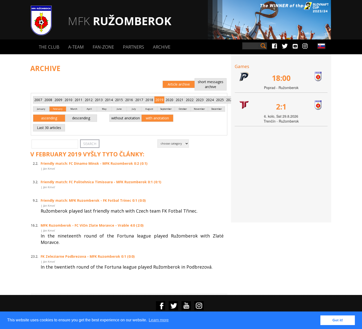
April (89, 108)
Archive (161, 47)
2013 (99, 99)
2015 (119, 99)
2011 (78, 99)
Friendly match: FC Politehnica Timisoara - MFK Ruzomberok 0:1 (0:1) (101, 182)
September (166, 108)
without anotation (125, 118)
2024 (210, 99)
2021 (179, 99)
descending (81, 118)
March (73, 108)
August (149, 108)
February (58, 108)
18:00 (281, 78)
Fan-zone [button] (103, 47)
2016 (129, 99)
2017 (139, 99)
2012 (89, 99)
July (134, 108)
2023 (200, 99)
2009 (58, 99)
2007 (38, 99)
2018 (149, 99)
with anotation (157, 118)
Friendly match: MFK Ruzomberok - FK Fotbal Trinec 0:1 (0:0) (93, 200)
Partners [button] (133, 47)
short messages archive (210, 84)
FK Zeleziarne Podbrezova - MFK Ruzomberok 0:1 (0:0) (88, 256)
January (41, 108)
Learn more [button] (159, 320)
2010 (68, 99)
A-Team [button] (76, 47)
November (199, 108)
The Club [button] (49, 47)
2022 (190, 99)
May (104, 108)
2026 (230, 99)
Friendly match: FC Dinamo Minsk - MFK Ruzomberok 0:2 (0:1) (94, 163)
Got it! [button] (337, 320)
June (119, 108)
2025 (220, 99)
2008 (48, 99)
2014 (109, 99)
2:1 (281, 107)
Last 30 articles (49, 127)
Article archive (179, 84)
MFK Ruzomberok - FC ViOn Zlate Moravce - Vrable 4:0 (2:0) (92, 225)
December (216, 108)
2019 (159, 99)
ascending (49, 118)
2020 (169, 99)
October (183, 108)
